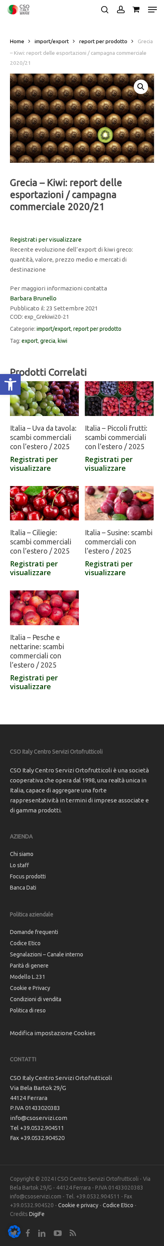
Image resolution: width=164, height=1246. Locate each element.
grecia (47, 341)
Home (17, 41)
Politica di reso (28, 1010)
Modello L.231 (27, 977)
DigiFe (37, 1214)
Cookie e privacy (78, 1205)
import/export (52, 41)
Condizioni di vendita (35, 999)
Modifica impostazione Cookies (53, 1033)
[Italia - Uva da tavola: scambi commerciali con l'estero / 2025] (44, 398)
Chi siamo (21, 854)
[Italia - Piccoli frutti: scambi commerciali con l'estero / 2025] (119, 398)
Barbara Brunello (33, 298)
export (29, 341)
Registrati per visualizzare (46, 239)
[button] (10, 384)
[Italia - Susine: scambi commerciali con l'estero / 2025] (119, 503)
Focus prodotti (28, 876)
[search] (104, 9)
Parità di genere (29, 965)
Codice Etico (25, 943)
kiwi (62, 341)
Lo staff (19, 865)
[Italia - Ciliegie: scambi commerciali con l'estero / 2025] (44, 503)
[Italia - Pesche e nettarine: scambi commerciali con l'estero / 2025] (44, 607)
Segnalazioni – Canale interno (46, 954)
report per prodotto (103, 41)
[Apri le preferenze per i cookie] (14, 1235)
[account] (120, 9)
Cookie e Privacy (30, 988)
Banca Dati (23, 887)
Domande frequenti (34, 932)
